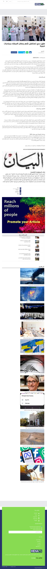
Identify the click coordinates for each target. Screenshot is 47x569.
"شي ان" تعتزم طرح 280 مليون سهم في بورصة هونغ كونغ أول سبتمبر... (33, 320)
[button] (6, 1)
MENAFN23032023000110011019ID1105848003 (34, 150)
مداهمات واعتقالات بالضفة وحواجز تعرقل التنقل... (24, 250)
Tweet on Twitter (21, 52)
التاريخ (42, 51)
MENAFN (36, 58)
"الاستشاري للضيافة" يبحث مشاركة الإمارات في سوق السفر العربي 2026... (33, 338)
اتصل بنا (39, 543)
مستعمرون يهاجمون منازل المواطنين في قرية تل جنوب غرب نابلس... (24, 258)
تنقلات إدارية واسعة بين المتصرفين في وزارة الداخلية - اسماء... (34, 428)
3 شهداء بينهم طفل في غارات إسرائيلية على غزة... (24, 246)
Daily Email (35, 518)
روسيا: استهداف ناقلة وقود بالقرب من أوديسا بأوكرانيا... (36, 285)
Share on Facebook (14, 52)
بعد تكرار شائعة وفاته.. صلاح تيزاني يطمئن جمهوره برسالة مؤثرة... (34, 392)
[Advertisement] (24, 12)
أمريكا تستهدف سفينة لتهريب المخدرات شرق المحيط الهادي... (35, 302)
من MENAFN (38, 546)
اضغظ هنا (33, 558)
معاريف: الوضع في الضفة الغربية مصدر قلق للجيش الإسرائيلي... (24, 254)
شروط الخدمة (38, 539)
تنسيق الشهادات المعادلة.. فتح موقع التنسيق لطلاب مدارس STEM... (24, 237)
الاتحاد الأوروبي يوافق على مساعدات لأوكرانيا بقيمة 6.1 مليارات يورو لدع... (33, 354)
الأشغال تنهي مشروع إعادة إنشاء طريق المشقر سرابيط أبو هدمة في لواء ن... (33, 446)
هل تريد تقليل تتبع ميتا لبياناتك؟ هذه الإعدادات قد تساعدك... (35, 464)
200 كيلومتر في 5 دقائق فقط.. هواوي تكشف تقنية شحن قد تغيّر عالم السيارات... (32, 481)
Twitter (36, 515)
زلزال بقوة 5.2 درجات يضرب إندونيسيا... (38, 374)
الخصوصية (38, 541)
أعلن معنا (38, 545)
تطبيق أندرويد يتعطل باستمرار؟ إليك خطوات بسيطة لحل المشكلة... (34, 410)
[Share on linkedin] (30, 52)
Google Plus (35, 517)
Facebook (35, 513)
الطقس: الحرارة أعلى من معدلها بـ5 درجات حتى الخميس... (25, 241)
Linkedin (35, 520)
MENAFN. (8, 566)
